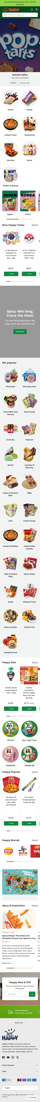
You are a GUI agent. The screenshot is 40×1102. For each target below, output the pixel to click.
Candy (29, 110)
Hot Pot (10, 160)
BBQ (29, 493)
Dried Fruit (29, 627)
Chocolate (10, 386)
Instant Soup (29, 521)
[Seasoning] (29, 123)
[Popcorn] (29, 428)
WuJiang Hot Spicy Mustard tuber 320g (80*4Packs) (11, 801)
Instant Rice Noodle (29, 547)
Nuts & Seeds (10, 627)
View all (35, 225)
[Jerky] (10, 590)
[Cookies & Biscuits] (29, 453)
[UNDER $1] (10, 754)
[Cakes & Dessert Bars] (10, 481)
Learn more (20, 4)
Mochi (10, 465)
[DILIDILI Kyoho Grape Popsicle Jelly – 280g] (11, 675)
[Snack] (10, 98)
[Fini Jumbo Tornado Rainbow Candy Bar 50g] (29, 785)
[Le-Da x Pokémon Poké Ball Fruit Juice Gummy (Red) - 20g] (29, 238)
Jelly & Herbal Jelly (10, 575)
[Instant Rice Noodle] (29, 534)
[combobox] (20, 15)
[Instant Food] (10, 123)
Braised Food (29, 602)
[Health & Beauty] (10, 174)
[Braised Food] (29, 590)
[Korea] (28, 201)
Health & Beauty (10, 186)
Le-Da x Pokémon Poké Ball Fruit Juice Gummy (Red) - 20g (29, 254)
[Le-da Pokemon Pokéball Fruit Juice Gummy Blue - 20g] (11, 238)
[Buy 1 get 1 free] (29, 729)
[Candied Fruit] (10, 641)
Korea (28, 214)
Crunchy (11, 440)
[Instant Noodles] (10, 534)
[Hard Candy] (29, 400)
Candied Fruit (10, 652)
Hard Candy (29, 412)
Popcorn (29, 440)
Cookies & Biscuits (29, 466)
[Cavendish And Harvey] (10, 400)
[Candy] (29, 98)
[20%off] (10, 729)
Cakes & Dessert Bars (10, 494)
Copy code (25, 83)
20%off (10, 740)
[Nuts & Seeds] (10, 615)
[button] (36, 9)
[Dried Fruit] (29, 615)
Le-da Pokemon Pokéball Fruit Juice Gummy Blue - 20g (11, 254)
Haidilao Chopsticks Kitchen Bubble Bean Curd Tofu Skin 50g (29, 693)
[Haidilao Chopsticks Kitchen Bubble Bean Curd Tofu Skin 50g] (29, 675)
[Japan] (10, 201)
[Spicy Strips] (29, 562)
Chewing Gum (29, 386)
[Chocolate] (10, 375)
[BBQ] (29, 481)
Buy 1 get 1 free (29, 740)
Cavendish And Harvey (10, 413)
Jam (10, 521)
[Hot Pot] (10, 149)
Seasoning (29, 135)
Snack (10, 110)
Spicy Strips (29, 574)
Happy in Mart (11, 1095)
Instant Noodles (10, 546)
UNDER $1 (10, 765)
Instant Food (10, 135)
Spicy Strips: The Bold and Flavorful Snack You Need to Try (18, 937)
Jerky (10, 602)
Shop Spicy (15, 59)
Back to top (19, 1023)
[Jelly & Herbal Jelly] (10, 562)
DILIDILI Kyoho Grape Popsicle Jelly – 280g (11, 690)
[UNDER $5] (29, 754)
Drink (29, 160)
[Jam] (10, 509)
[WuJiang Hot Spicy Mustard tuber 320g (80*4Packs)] (11, 785)
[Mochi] (10, 453)
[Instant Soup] (29, 509)
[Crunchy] (10, 428)
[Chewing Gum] (29, 375)
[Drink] (29, 149)
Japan (10, 214)
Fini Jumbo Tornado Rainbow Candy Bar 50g (29, 799)
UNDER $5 (29, 765)
